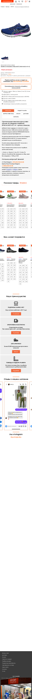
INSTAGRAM (17, 81)
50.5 (13, 227)
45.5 (13, 220)
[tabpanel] (16, 250)
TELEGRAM (25, 81)
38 (12, 211)
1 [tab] (16, 254)
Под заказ (15, 191)
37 (12, 265)
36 (12, 209)
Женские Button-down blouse (15, 259)
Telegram (15, 169)
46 (4, 220)
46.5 (7, 277)
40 (12, 213)
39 (7, 211)
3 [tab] (18, 254)
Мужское (19, 4)
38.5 (4, 211)
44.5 (4, 218)
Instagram (9, 169)
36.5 (4, 209)
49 (12, 225)
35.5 (13, 263)
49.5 (4, 225)
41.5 (4, 270)
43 (7, 215)
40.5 (4, 213)
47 (7, 220)
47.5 (13, 222)
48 (4, 222)
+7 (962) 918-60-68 (7, 165)
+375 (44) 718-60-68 (18, 162)
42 (12, 215)
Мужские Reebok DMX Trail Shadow (15, 205)
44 (12, 218)
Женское (12, 4)
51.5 (7, 227)
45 (7, 218)
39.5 (19, 267)
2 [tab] (17, 254)
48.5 (7, 222)
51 (4, 227)
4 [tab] (19, 254)
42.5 (4, 215)
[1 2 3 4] (16, 250)
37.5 (7, 209)
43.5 (7, 272)
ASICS (9, 74)
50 (7, 225)
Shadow (23, 183)
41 (7, 213)
